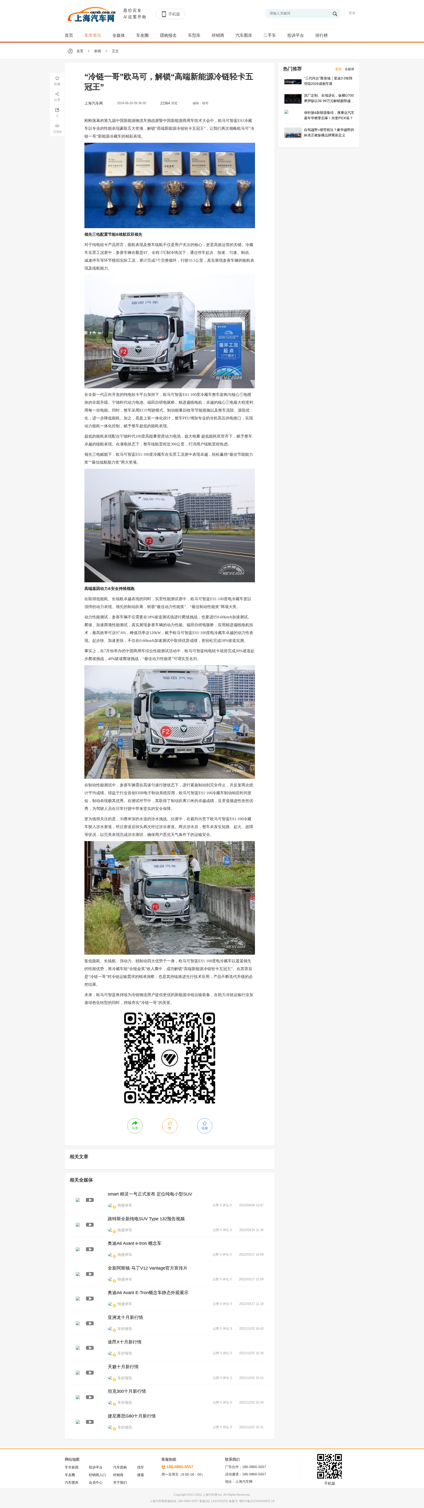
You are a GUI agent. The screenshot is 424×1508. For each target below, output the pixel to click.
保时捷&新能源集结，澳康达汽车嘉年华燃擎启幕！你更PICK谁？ (329, 115)
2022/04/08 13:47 (251, 1205)
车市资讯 (92, 35)
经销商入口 (97, 1475)
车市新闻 (72, 1467)
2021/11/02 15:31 (251, 1427)
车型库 (194, 35)
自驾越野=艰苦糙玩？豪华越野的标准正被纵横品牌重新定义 (329, 132)
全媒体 (118, 35)
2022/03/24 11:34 (251, 1230)
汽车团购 (120, 1467)
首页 (69, 35)
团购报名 (168, 35)
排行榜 (321, 35)
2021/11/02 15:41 (251, 1378)
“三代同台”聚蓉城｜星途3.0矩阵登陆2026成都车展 (328, 81)
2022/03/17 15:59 (251, 1279)
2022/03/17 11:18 (251, 1304)
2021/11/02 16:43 (251, 1328)
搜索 (140, 1475)
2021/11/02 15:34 (251, 1402)
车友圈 (142, 35)
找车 (140, 1467)
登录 (352, 13)
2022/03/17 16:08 (251, 1254)
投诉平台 (295, 35)
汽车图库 (244, 35)
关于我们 (120, 1482)
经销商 (218, 35)
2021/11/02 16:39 (251, 1353)
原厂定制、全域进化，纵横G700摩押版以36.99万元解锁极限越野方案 (329, 98)
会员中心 (96, 1482)
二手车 (270, 35)
